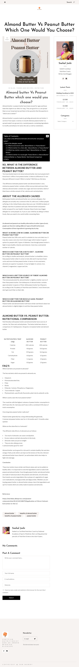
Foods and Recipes (25, 88)
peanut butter (31, 516)
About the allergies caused (13, 143)
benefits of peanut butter (13, 516)
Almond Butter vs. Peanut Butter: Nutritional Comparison (23, 157)
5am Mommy (26, 664)
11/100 (65, 106)
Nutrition (39, 88)
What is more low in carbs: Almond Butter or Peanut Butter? (27, 145)
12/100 (65, 99)
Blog (13, 88)
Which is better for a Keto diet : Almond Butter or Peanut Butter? (28, 148)
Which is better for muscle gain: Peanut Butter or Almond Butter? (28, 154)
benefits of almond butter (28, 513)
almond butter (9, 513)
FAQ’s (7, 159)
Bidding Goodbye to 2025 (65, 93)
